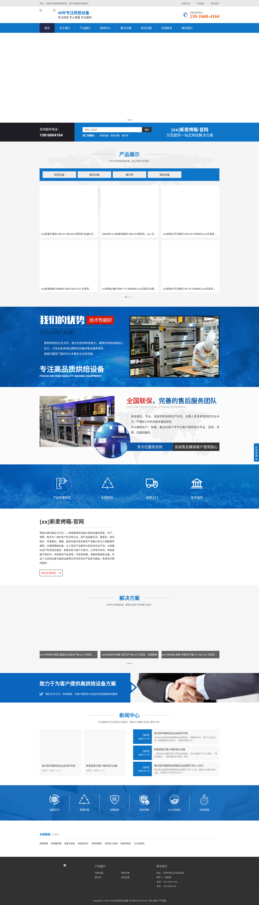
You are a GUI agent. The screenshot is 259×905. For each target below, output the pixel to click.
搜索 (147, 129)
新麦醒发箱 (56, 843)
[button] (127, 120)
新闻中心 (105, 28)
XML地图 (153, 900)
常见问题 (146, 28)
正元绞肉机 (139, 843)
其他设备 (164, 174)
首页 (47, 28)
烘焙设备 (104, 135)
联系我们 (215, 3)
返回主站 (186, 3)
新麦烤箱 (44, 843)
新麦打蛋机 (69, 843)
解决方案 (126, 28)
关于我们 (64, 28)
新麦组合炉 (83, 843)
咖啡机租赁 (126, 843)
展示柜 (125, 135)
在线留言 (166, 28)
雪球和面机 (96, 843)
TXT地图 (162, 900)
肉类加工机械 (111, 843)
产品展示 (200, 3)
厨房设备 (115, 135)
